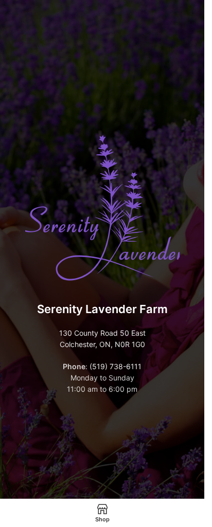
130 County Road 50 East (102, 333)
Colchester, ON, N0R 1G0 (102, 344)
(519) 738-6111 (116, 366)
